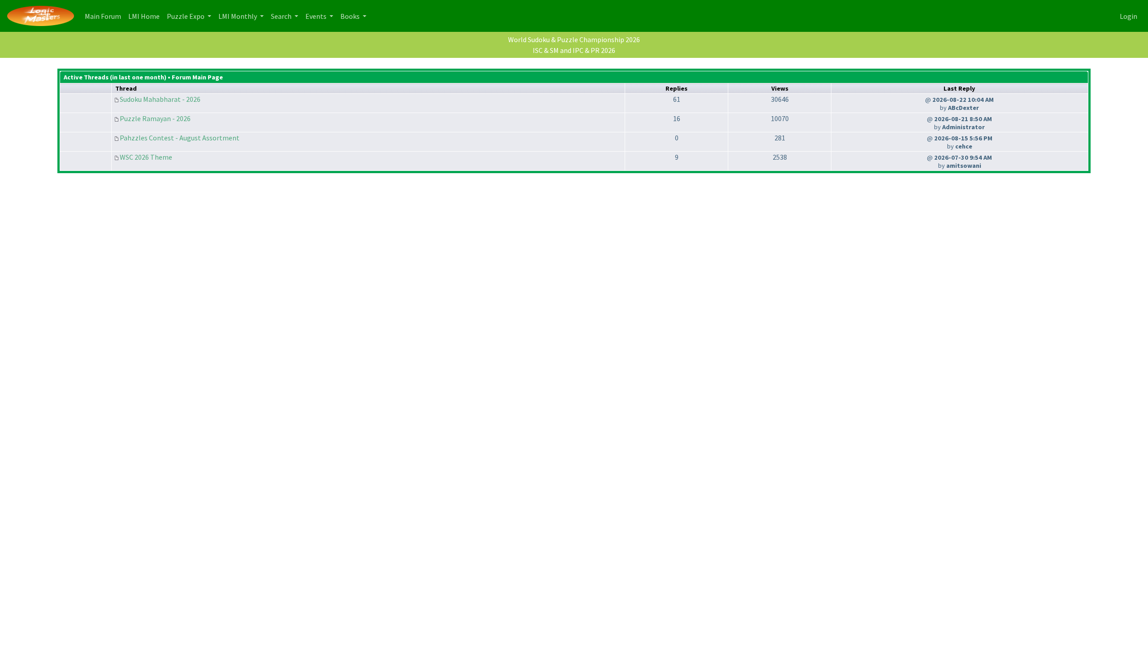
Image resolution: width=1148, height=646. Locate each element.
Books (350, 16)
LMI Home (145, 16)
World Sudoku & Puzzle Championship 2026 (574, 39)
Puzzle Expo (186, 16)
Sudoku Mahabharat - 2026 (160, 99)
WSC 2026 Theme (146, 157)
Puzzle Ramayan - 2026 (155, 118)
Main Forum (105, 16)
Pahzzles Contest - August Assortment (179, 137)
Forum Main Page (197, 77)
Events (316, 16)
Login (1128, 16)
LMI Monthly (238, 16)
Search (282, 16)
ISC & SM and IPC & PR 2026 (574, 50)
